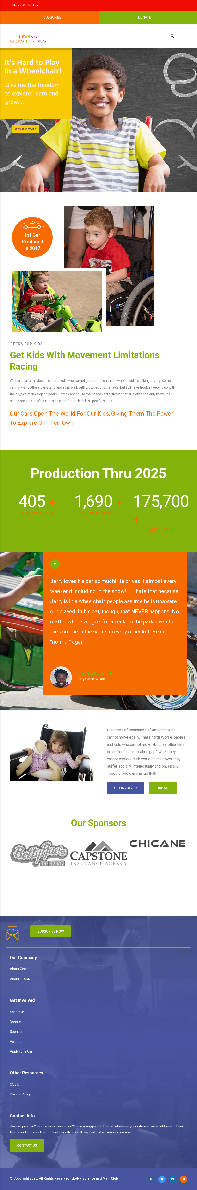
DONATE (144, 17)
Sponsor (16, 1032)
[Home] (28, 38)
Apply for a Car (21, 1051)
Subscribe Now (50, 931)
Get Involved (125, 788)
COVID (14, 1084)
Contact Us (27, 1145)
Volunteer (17, 1041)
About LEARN (20, 979)
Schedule (17, 1012)
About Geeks (19, 969)
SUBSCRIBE (52, 17)
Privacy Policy (20, 1094)
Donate (163, 788)
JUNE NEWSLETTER (24, 5)
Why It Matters (25, 129)
